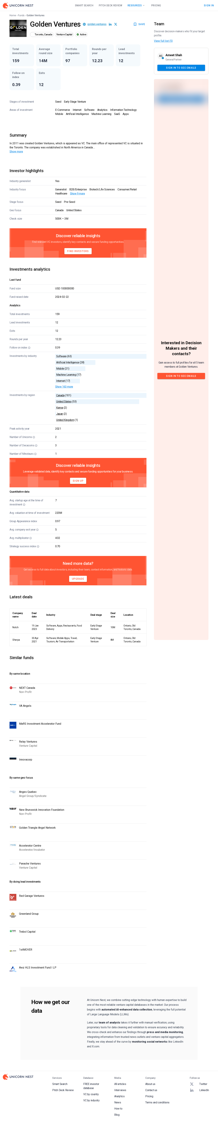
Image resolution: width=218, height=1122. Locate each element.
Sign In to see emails (181, 67)
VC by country (91, 1094)
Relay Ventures (28, 741)
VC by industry (91, 1100)
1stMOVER (25, 949)
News (117, 1102)
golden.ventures (96, 24)
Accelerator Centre (30, 845)
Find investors (78, 251)
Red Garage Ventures (31, 895)
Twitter (203, 1084)
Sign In (209, 5)
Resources (135, 5)
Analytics (119, 1096)
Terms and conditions (157, 1102)
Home (13, 15)
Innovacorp (25, 759)
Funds (21, 15)
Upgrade (78, 578)
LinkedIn (204, 1090)
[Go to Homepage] (18, 5)
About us (150, 1084)
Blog (116, 1114)
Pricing (156, 5)
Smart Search (84, 5)
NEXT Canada (27, 687)
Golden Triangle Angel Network (37, 827)
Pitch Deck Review (110, 5)
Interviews (120, 1090)
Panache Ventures (30, 863)
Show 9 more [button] (77, 193)
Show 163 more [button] (64, 386)
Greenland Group (29, 913)
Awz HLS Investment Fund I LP (37, 967)
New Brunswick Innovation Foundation (41, 809)
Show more (16, 151)
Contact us (151, 1090)
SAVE (141, 24)
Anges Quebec (28, 791)
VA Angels (25, 705)
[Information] (29, 348)
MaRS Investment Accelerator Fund (40, 723)
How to (118, 1108)
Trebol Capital (27, 931)
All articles (120, 1084)
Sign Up (78, 480)
